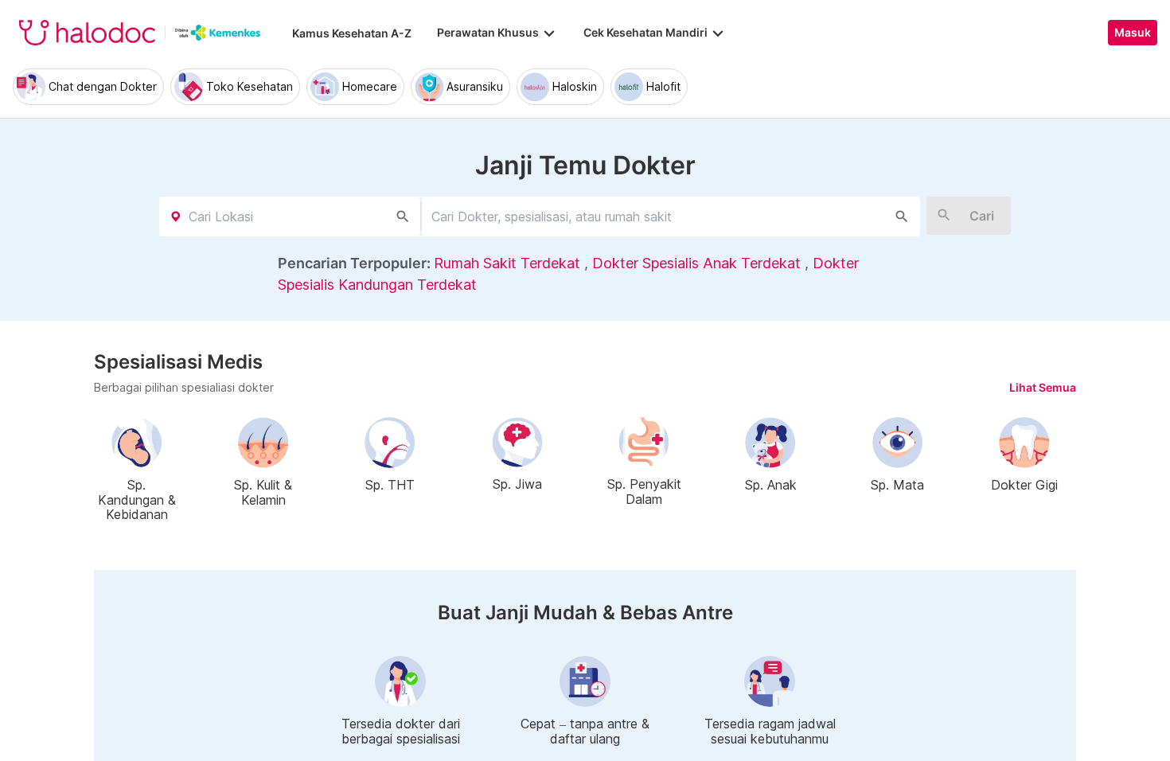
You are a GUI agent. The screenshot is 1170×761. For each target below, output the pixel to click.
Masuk (1132, 32)
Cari (981, 216)
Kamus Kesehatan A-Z (351, 33)
